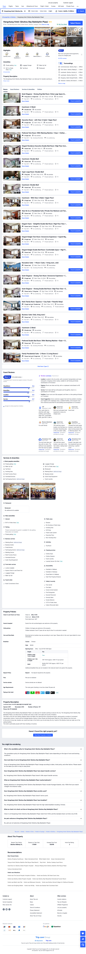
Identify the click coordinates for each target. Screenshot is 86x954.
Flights (11, 6)
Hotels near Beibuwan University (32, 882)
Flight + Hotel (44, 6)
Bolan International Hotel (31, 859)
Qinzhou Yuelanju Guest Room (55, 862)
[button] (60, 2)
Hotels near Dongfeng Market (15, 885)
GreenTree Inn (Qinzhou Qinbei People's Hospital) (21, 865)
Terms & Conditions (35, 907)
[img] (18, 37)
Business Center (49, 474)
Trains (17, 6)
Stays (4, 6)
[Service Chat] (82, 944)
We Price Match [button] (63, 24)
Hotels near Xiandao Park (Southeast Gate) (47, 885)
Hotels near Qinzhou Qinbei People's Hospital (19, 879)
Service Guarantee (7, 902)
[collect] (82, 933)
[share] (82, 939)
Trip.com (17, 831)
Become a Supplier (62, 913)
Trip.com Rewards (62, 902)
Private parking (9, 464)
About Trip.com (34, 899)
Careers (32, 904)
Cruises (53, 6)
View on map (61, 83)
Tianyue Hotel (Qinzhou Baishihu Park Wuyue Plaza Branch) (23, 862)
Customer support (7, 899)
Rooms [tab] (5, 89)
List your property (62, 907)
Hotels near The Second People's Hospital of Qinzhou (21, 875)
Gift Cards (61, 6)
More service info (7, 904)
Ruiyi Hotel (43, 862)
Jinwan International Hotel (58, 859)
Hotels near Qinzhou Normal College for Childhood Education (57, 882)
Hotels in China (30, 831)
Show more (6, 81)
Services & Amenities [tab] (28, 89)
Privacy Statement (34, 910)
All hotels (59, 910)
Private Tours (70, 6)
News (31, 902)
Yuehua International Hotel (15, 869)
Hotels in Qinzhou (50, 831)
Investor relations (61, 899)
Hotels (22, 831)
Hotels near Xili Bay (29, 885)
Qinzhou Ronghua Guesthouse (15, 859)
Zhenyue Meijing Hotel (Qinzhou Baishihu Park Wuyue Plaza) (51, 865)
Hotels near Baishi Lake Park (15, 882)
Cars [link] (22, 6)
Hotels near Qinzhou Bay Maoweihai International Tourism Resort (49, 879)
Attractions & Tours (32, 6)
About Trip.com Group (35, 915)
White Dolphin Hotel (44, 859)
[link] (53, 2)
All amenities (6, 72)
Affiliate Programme (62, 904)
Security (59, 915)
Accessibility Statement (36, 913)
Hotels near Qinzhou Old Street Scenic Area (48, 875)
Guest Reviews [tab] (14, 89)
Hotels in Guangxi (39, 831)
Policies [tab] (39, 89)
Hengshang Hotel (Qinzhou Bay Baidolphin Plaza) (25, 22)
